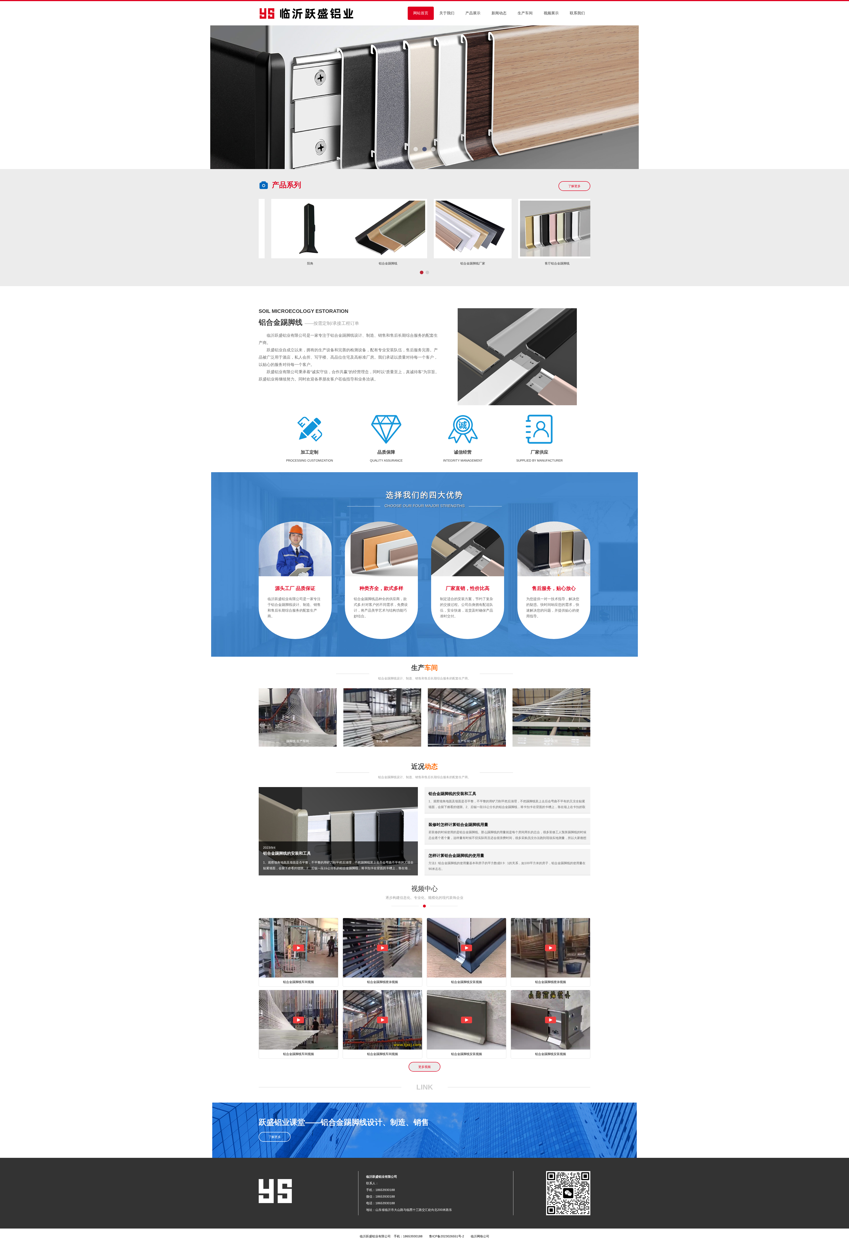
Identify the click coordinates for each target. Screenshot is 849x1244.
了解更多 (574, 186)
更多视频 (424, 1067)
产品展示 (472, 13)
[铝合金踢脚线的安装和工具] (338, 831)
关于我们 (446, 13)
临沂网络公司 (480, 1236)
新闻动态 (499, 13)
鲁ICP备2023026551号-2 (446, 1236)
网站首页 (420, 13)
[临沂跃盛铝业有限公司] (306, 13)
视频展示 (551, 13)
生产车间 (525, 13)
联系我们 (577, 13)
